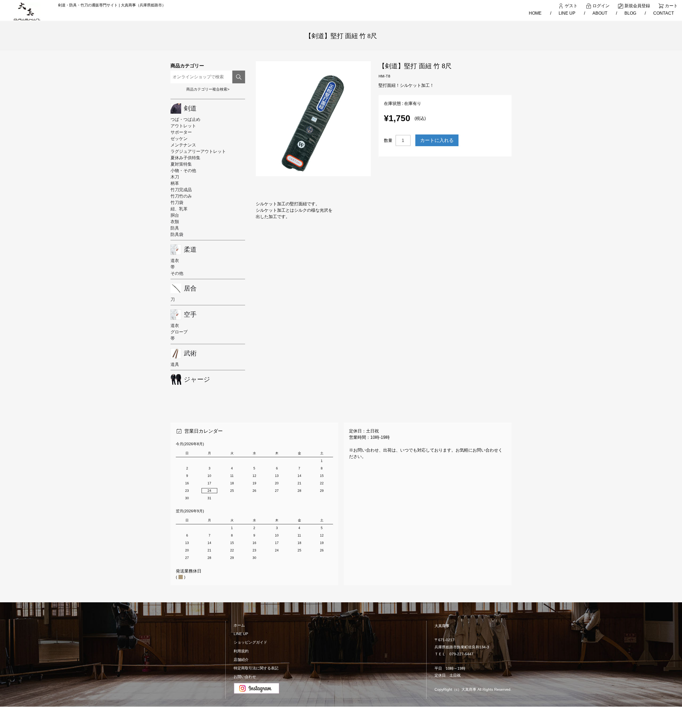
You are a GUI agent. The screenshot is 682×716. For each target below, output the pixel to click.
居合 (190, 288)
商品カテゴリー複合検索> (207, 89)
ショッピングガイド (250, 642)
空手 (190, 314)
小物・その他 (183, 170)
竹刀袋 (176, 202)
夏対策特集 (181, 164)
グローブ (179, 332)
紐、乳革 (179, 209)
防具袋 (176, 234)
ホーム (239, 625)
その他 (176, 273)
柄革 (174, 183)
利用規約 (241, 651)
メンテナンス (183, 145)
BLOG (630, 13)
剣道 (190, 108)
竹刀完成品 (181, 189)
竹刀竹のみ (181, 196)
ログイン (601, 5)
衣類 (174, 221)
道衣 (174, 260)
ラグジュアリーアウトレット (198, 151)
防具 (174, 228)
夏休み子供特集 (185, 158)
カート (671, 5)
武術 (190, 353)
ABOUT (599, 13)
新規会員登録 (637, 5)
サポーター (181, 132)
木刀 (174, 177)
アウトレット (183, 126)
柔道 (190, 249)
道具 (174, 364)
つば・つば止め (185, 119)
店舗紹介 (241, 659)
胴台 (174, 215)
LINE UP (567, 13)
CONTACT (663, 13)
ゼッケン (179, 138)
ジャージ (197, 379)
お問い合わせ (245, 676)
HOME (535, 13)
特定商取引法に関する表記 (256, 668)
